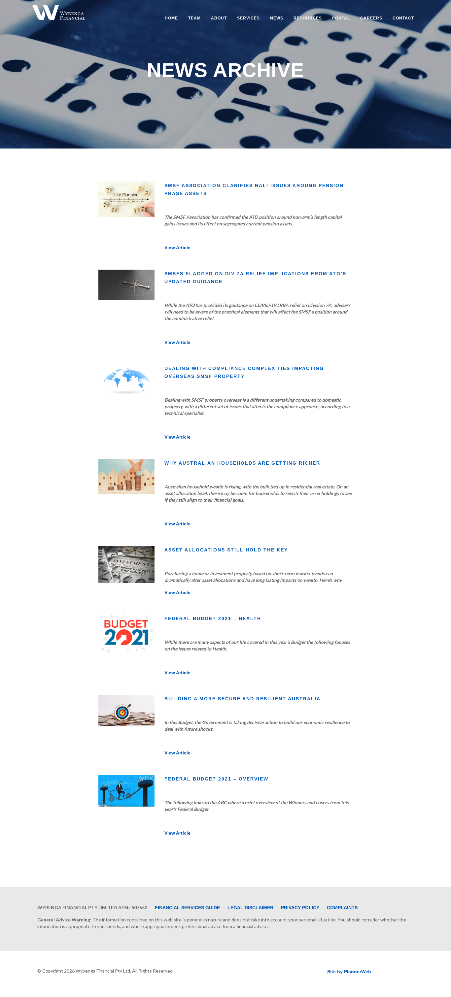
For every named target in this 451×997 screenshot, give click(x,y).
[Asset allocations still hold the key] (126, 579)
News (276, 18)
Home (171, 18)
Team (194, 18)
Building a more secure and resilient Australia (242, 698)
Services (248, 18)
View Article (177, 247)
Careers (371, 18)
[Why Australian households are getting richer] (126, 489)
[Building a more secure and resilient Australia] (126, 722)
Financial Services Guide (187, 907)
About (219, 18)
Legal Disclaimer (250, 907)
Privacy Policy (300, 907)
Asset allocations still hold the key (226, 549)
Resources (308, 18)
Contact (403, 18)
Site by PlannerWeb (349, 971)
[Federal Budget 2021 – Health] (126, 648)
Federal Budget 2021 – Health (212, 618)
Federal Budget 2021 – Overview (216, 778)
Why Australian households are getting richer (242, 463)
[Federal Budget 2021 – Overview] (126, 802)
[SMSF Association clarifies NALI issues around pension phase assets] (126, 213)
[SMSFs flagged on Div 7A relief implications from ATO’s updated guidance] (126, 296)
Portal (341, 18)
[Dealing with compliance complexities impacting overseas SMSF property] (126, 392)
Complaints (342, 907)
